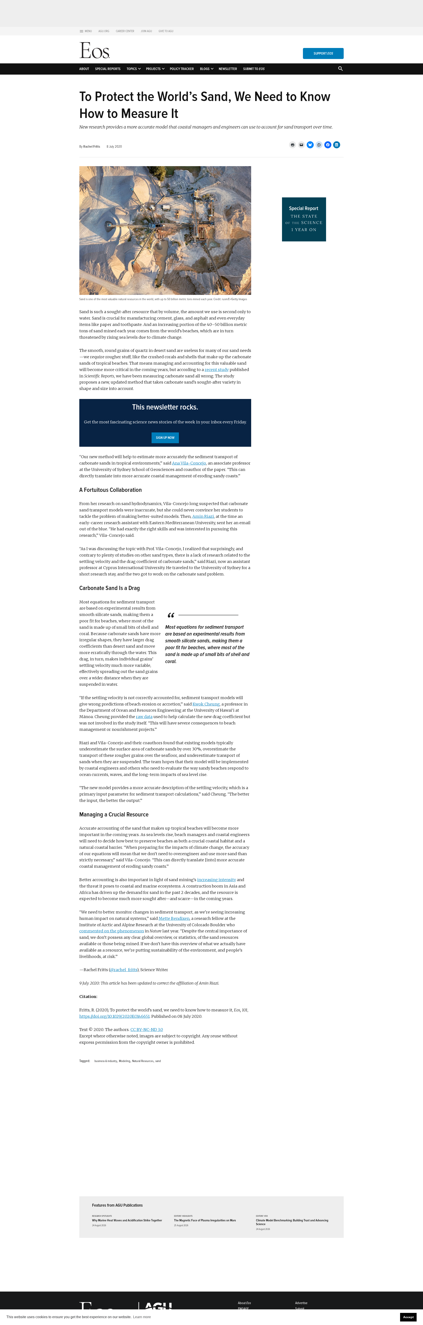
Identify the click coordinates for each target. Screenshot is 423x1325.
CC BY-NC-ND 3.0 (146, 1029)
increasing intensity (216, 879)
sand (158, 1061)
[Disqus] (165, 1132)
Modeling (124, 1061)
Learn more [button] (142, 1317)
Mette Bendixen (174, 918)
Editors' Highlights (183, 1216)
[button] (165, 423)
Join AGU (146, 31)
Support (323, 53)
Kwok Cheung (206, 704)
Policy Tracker (182, 69)
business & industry (106, 1061)
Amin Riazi (203, 516)
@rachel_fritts (123, 969)
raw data (144, 716)
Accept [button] (408, 1317)
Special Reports (108, 69)
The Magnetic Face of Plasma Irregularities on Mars (205, 1220)
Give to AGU (166, 31)
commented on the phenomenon (111, 931)
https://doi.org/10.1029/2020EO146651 (114, 1016)
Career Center (125, 31)
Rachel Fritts (91, 146)
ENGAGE (243, 1309)
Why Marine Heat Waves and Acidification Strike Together (127, 1220)
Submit (299, 1309)
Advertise (301, 1303)
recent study (217, 369)
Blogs (205, 69)
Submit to (254, 69)
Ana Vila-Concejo (189, 463)
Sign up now (165, 438)
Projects (153, 69)
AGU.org (103, 31)
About (84, 69)
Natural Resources (142, 1061)
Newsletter (228, 69)
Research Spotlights (102, 1216)
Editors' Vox (262, 1216)
